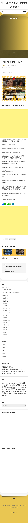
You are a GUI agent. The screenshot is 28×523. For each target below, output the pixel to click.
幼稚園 (19, 389)
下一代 (5, 383)
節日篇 (5, 327)
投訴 (3, 392)
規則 (14, 239)
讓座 (12, 394)
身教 (20, 393)
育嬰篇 (5, 332)
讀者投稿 (5, 301)
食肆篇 (5, 334)
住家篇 (5, 310)
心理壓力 (23, 389)
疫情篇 (5, 322)
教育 (11, 391)
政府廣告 (16, 258)
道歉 (3, 396)
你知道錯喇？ (5, 368)
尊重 (13, 389)
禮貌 (24, 391)
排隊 (6, 392)
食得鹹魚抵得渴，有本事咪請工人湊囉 (11, 371)
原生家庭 (22, 385)
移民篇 (5, 325)
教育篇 (5, 317)
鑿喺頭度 (4, 258)
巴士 (10, 239)
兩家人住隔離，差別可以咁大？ (10, 369)
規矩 (10, 394)
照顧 (17, 391)
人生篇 (5, 308)
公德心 (10, 385)
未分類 (4, 295)
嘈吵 (11, 387)
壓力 (18, 387)
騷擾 (6, 396)
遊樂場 (24, 394)
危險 (19, 385)
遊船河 (4, 344)
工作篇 (5, 315)
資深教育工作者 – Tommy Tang (11, 292)
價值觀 (22, 382)
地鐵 (14, 387)
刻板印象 (14, 385)
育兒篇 (5, 329)
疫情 (21, 392)
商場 (9, 387)
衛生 (7, 394)
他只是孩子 (10, 383)
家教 (8, 389)
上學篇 (5, 303)
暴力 (14, 391)
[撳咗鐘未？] (17, 18)
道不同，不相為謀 (6, 373)
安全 (23, 387)
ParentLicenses (7, 67)
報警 (16, 387)
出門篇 (5, 313)
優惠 (7, 239)
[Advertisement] (14, 35)
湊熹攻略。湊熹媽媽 (8, 290)
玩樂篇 (5, 320)
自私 (4, 393)
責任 (15, 393)
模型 (4, 350)
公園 (7, 385)
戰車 (4, 347)
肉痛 (4, 353)
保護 (14, 383)
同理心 (6, 387)
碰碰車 (4, 356)
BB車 (3, 383)
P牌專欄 (5, 287)
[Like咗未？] (11, 18)
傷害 (17, 383)
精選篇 (4, 298)
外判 (21, 387)
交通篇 (3, 65)
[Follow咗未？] (14, 18)
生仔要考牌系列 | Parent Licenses (14, 4)
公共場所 (3, 385)
